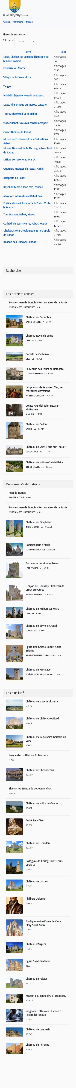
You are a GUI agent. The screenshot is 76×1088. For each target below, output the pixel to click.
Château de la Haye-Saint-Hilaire (44, 462)
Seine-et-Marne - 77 (35, 594)
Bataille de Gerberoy (37, 354)
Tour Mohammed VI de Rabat (20, 113)
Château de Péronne (37, 1044)
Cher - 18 (30, 613)
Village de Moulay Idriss (17, 77)
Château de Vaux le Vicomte (42, 701)
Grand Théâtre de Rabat (17, 132)
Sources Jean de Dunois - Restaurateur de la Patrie (38, 302)
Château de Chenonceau (40, 770)
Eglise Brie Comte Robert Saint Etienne (43, 648)
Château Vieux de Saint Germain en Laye (46, 738)
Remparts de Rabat (14, 177)
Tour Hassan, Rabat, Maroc (19, 214)
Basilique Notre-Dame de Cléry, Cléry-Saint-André (43, 923)
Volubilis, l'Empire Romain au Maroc (23, 95)
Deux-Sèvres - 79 (34, 451)
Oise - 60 (30, 340)
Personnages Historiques (22, 307)
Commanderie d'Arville (38, 544)
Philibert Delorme (35, 898)
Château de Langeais (38, 1029)
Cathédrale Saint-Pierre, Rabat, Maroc (25, 223)
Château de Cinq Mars (38, 522)
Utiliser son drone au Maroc (19, 159)
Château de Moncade (38, 669)
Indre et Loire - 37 (34, 527)
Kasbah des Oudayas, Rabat (19, 241)
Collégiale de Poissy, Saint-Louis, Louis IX (44, 862)
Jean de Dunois (17, 492)
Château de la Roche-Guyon (42, 803)
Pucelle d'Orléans (35, 395)
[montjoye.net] (15, 8)
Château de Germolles (38, 317)
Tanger (7, 86)
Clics (63, 51)
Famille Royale (16, 497)
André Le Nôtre (34, 820)
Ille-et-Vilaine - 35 (35, 467)
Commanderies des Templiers (40, 549)
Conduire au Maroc (14, 68)
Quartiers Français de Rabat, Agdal (23, 168)
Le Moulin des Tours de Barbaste (45, 369)
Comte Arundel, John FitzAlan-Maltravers (43, 407)
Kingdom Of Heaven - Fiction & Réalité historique (44, 1012)
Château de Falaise (37, 978)
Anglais (30, 414)
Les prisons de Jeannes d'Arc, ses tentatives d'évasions (45, 389)
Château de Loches (37, 881)
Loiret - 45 (31, 630)
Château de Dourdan (38, 843)
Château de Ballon (36, 424)
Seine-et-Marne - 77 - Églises (40, 655)
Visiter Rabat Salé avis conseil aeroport (25, 123)
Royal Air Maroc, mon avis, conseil (23, 187)
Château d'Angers (36, 944)
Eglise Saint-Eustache (38, 961)
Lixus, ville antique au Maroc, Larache (25, 104)
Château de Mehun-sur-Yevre (42, 608)
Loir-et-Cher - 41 (33, 568)
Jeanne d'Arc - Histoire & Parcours (28, 755)
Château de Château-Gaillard (42, 718)
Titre (28, 51)
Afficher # (8, 40)
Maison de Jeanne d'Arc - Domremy (46, 995)
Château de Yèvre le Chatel (41, 625)
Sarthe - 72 (31, 429)
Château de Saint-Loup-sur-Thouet (46, 446)
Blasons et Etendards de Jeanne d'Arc (30, 788)
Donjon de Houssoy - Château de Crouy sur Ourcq (45, 587)
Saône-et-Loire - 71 (35, 322)
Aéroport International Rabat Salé (23, 196)
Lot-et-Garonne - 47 (35, 373)
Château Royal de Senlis (39, 335)
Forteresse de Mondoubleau (42, 563)
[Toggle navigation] (71, 8)
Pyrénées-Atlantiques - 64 (39, 674)
